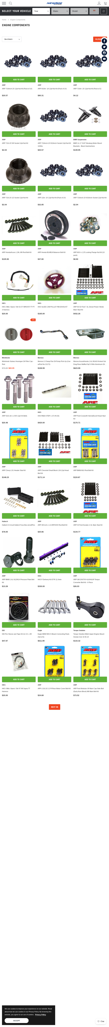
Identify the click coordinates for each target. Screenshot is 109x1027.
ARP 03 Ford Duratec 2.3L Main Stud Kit (87, 525)
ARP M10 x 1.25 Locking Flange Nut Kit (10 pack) (89, 253)
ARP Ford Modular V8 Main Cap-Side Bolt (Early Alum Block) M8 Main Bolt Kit (88, 689)
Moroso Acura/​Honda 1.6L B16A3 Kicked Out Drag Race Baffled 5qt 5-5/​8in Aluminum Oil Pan (89, 363)
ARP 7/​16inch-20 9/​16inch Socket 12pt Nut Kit (89, 198)
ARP (3, 85)
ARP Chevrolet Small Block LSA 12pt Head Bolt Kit (53, 471)
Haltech (5, 521)
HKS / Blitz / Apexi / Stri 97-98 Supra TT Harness (16, 689)
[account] (99, 3)
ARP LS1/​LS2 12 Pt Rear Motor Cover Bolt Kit (54, 688)
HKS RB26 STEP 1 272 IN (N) (48, 416)
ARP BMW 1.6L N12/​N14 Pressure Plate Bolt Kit (18, 580)
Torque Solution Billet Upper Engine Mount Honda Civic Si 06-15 (88, 635)
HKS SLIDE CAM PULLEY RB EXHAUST (52, 307)
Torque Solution (79, 630)
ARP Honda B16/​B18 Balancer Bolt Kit (51, 252)
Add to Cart (18, 79)
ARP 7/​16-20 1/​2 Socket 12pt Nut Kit (15, 198)
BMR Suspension (79, 139)
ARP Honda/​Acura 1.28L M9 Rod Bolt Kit (16, 252)
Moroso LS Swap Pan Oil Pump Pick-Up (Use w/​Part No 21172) (54, 362)
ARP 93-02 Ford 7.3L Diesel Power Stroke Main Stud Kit (88, 308)
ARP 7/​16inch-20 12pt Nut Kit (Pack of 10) (17, 89)
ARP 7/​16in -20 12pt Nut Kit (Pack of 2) (87, 89)
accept (16, 1020)
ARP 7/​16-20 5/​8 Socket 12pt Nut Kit (15, 143)
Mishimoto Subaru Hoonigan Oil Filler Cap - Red (17, 362)
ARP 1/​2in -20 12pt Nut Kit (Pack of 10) (52, 198)
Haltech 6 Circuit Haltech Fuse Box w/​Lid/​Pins (18, 525)
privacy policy (40, 1015)
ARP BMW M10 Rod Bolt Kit (83, 470)
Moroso (40, 358)
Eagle (40, 630)
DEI (3, 630)
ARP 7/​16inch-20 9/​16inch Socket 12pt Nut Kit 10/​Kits (54, 144)
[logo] (54, 3)
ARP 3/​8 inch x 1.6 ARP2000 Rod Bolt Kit (52, 525)
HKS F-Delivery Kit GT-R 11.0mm (49, 579)
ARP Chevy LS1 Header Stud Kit (14, 470)
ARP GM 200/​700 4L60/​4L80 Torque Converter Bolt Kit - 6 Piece (86, 580)
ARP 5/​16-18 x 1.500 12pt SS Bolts (14, 416)
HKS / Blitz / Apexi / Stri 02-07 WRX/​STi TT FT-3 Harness (18, 308)
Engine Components (17, 20)
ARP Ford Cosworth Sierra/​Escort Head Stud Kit (89, 417)
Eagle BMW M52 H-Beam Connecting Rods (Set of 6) (53, 635)
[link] (104, 41)
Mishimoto (6, 358)
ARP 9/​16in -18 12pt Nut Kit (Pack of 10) (52, 89)
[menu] (4, 3)
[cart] (105, 3)
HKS (3, 303)
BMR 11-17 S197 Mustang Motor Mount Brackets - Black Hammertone (87, 144)
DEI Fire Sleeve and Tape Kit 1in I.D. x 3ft (17, 634)
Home (4, 20)
